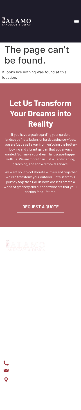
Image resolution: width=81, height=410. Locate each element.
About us (11, 324)
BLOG (8, 331)
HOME (8, 302)
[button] (76, 21)
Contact (11, 338)
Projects (12, 316)
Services (11, 309)
